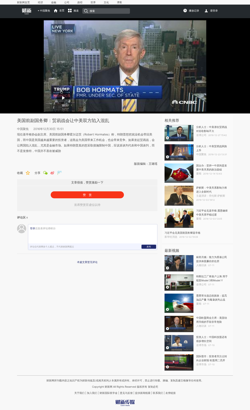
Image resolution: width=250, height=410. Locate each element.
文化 (106, 2)
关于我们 (79, 392)
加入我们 (92, 392)
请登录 (214, 10)
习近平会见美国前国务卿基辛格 (182, 232)
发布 (149, 246)
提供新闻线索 (142, 392)
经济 (40, 2)
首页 (61, 10)
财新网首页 (23, 2)
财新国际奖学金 (108, 392)
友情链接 (170, 392)
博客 (119, 2)
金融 (53, 2)
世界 (93, 2)
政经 (80, 2)
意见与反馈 (126, 392)
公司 (66, 2)
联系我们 (158, 392)
